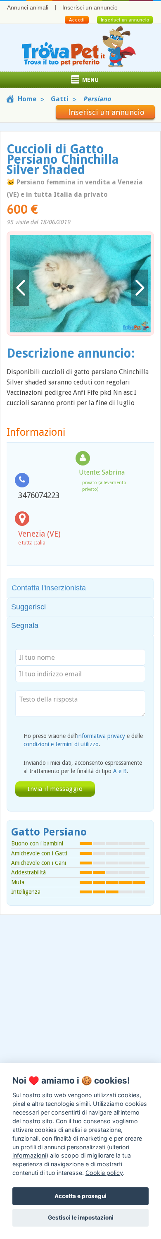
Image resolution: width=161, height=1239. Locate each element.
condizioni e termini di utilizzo (61, 744)
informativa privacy (101, 736)
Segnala (24, 625)
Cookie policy (104, 1172)
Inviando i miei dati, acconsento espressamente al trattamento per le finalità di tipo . (83, 766)
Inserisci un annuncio (90, 7)
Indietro (21, 288)
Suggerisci (28, 607)
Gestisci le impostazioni (81, 1217)
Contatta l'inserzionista (49, 588)
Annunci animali (27, 7)
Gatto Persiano (49, 832)
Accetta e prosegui (80, 1196)
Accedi (76, 19)
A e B (120, 771)
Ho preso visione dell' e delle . (83, 740)
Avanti (139, 288)
